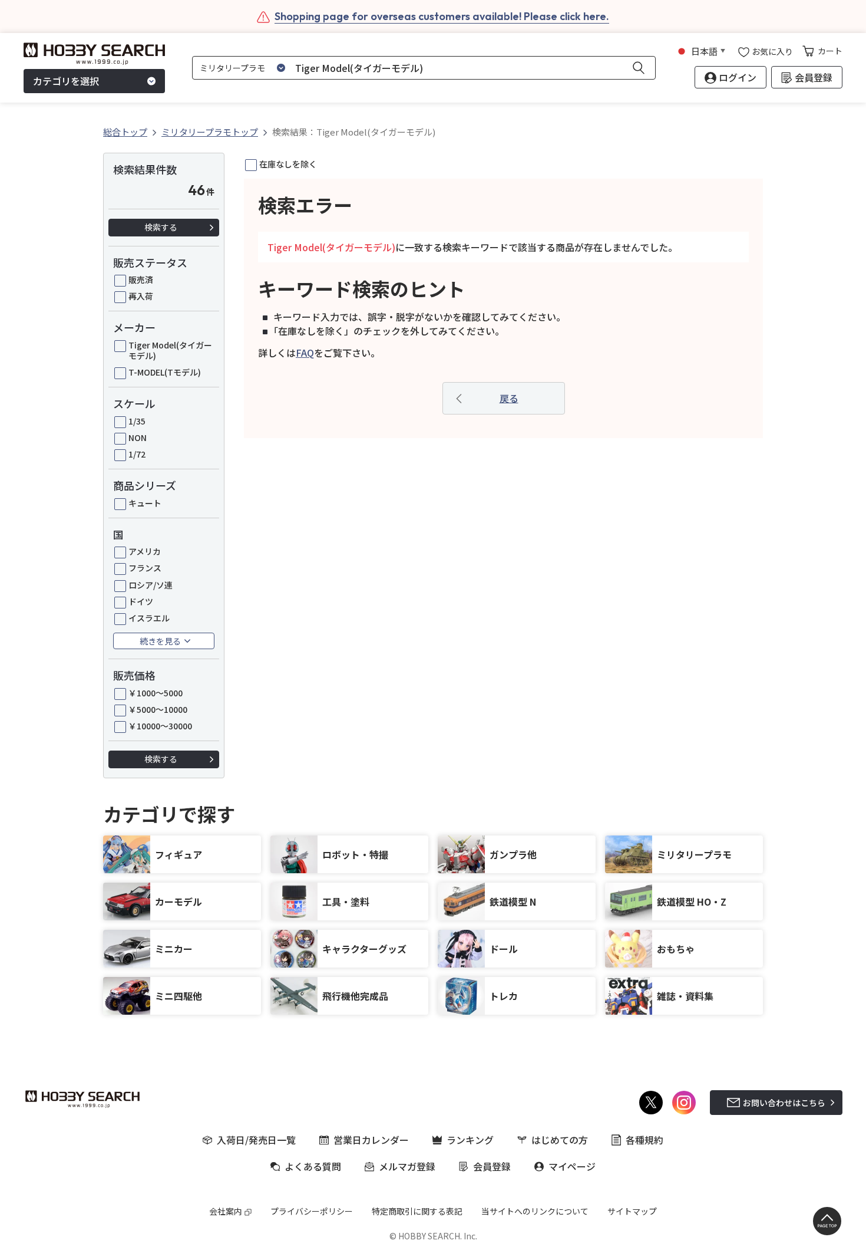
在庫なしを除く (288, 164)
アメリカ (144, 551)
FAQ (305, 353)
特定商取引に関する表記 (417, 1211)
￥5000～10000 (157, 709)
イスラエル (149, 618)
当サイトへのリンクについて (535, 1211)
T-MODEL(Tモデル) (164, 372)
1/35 (137, 421)
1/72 (137, 454)
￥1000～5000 (155, 692)
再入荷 (140, 296)
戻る (509, 398)
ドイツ (140, 601)
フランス (144, 567)
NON (137, 437)
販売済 (140, 279)
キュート (144, 503)
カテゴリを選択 (66, 81)
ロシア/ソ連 (150, 585)
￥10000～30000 (160, 726)
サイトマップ (632, 1211)
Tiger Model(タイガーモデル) (170, 350)
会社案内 (225, 1211)
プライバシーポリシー (311, 1211)
